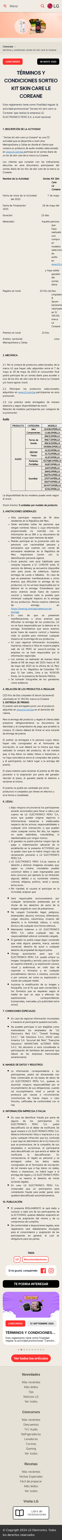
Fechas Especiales (31, 1476)
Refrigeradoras (31, 1434)
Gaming (31, 1448)
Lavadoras (31, 1439)
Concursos (8, 46)
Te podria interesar (31, 1284)
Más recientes (31, 1382)
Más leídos (31, 1387)
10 (43, 1349)
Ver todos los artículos (31, 1358)
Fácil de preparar (31, 1481)
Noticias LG (31, 1396)
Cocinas (31, 1444)
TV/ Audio (31, 1429)
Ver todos (31, 1401)
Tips (31, 1392)
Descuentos (31, 1424)
